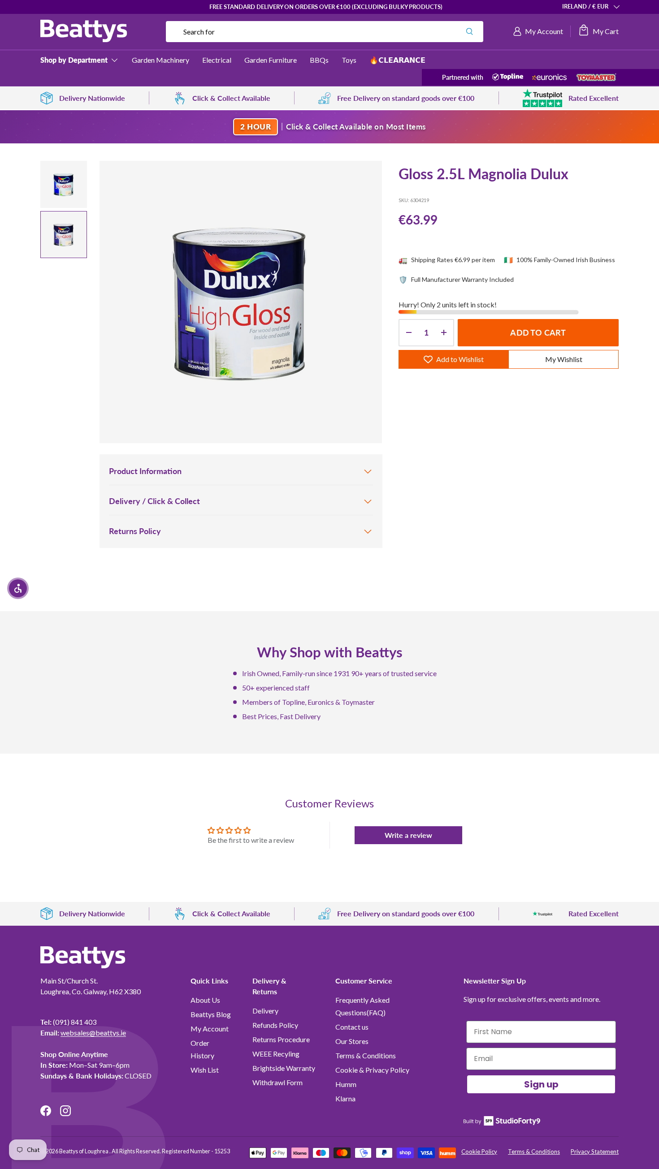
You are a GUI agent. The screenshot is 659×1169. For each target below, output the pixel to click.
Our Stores (352, 1041)
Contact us (352, 1026)
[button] (598, 31)
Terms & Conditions (365, 1055)
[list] (241, 302)
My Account (210, 1028)
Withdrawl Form (277, 1082)
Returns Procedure (281, 1039)
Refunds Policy (275, 1025)
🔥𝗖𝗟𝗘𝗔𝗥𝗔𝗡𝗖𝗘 (397, 60)
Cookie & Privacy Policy (372, 1069)
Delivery (265, 1010)
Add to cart (538, 332)
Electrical (216, 60)
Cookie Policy (479, 1151)
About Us (205, 1000)
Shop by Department (74, 60)
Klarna (345, 1098)
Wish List (205, 1069)
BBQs (319, 60)
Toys (349, 60)
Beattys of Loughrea (84, 1151)
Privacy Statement (595, 1151)
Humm (345, 1084)
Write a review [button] (408, 835)
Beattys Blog (211, 1014)
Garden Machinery (160, 60)
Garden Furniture (270, 60)
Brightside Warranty (283, 1068)
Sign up (541, 1084)
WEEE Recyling (275, 1053)
